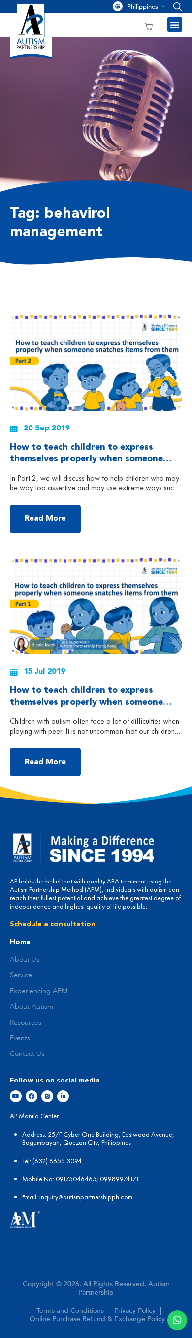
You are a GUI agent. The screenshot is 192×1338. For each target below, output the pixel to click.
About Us (24, 959)
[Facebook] (31, 1096)
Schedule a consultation (53, 924)
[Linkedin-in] (63, 1096)
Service (21, 975)
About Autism (31, 1006)
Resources (25, 1022)
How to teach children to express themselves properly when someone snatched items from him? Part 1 (86, 702)
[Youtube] (16, 1096)
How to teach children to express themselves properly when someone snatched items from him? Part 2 (86, 459)
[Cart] (149, 26)
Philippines (142, 7)
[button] (175, 6)
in (41, 1197)
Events (20, 1038)
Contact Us (27, 1054)
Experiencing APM (38, 991)
